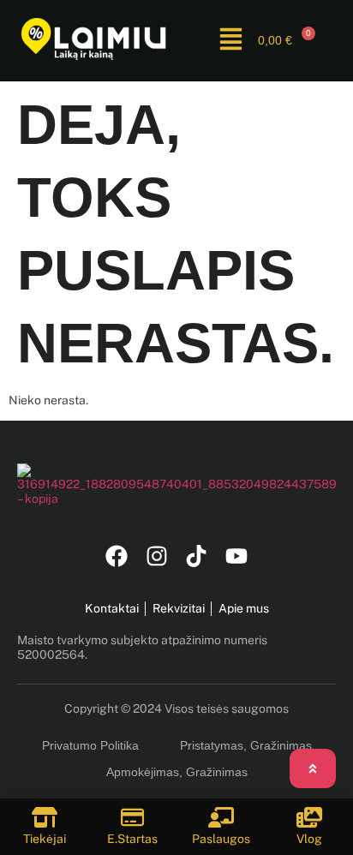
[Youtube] (237, 556)
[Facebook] (116, 556)
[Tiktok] (196, 556)
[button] (231, 40)
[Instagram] (156, 556)
